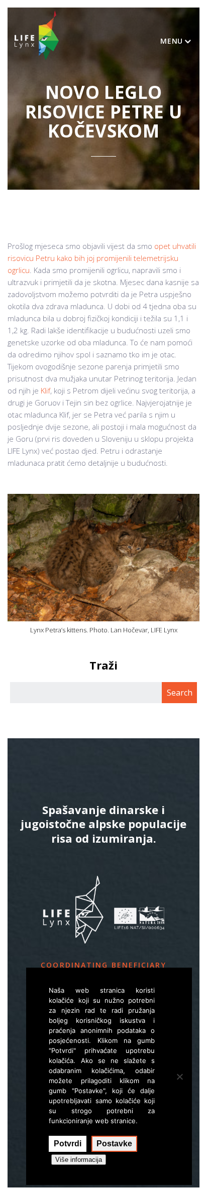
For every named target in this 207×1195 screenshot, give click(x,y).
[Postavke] (179, 1077)
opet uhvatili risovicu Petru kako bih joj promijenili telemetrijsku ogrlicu (102, 258)
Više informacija (78, 1159)
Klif (45, 390)
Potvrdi (67, 1143)
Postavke (114, 1143)
